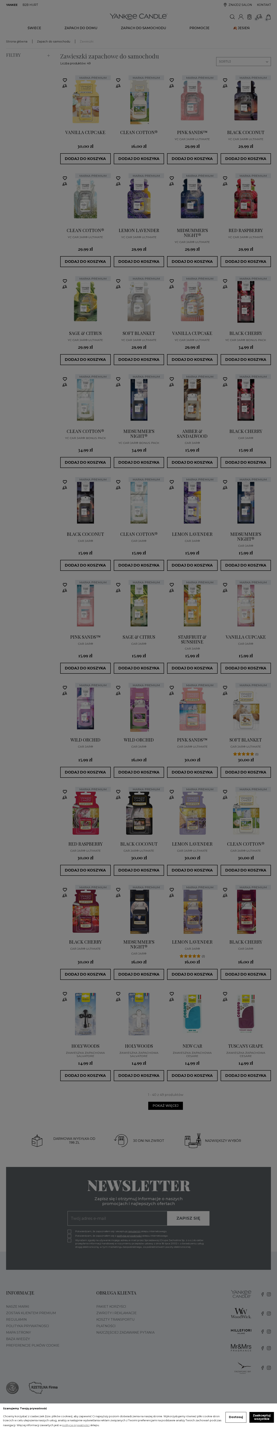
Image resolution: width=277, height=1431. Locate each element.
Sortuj (243, 62)
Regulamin (16, 1319)
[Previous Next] (85, 100)
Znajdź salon (240, 5)
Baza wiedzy (18, 1339)
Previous (63, 101)
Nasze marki (17, 1306)
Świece (34, 28)
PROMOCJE (199, 28)
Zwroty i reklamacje (116, 1313)
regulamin (134, 1231)
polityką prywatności (129, 1235)
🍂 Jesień (241, 28)
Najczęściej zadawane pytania (125, 1332)
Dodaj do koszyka (85, 159)
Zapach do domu (80, 28)
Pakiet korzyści (111, 1306)
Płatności (106, 1326)
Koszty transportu (115, 1319)
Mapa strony (18, 1332)
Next (108, 101)
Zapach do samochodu (143, 28)
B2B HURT (30, 5)
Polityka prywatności (27, 1326)
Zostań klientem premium (31, 1313)
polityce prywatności (76, 1425)
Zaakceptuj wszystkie (262, 1417)
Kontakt (264, 5)
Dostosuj (236, 1417)
